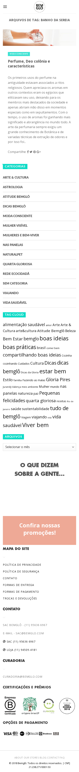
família (17, 380)
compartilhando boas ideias (32, 355)
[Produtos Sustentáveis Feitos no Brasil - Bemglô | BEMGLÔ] (39, 6)
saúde (16, 408)
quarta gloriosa (41, 400)
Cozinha (67, 355)
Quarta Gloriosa (17, 264)
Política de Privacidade (22, 564)
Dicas (50, 362)
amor (49, 325)
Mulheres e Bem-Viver (21, 235)
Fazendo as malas (33, 380)
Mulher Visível (15, 225)
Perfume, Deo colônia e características (29, 64)
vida (50, 417)
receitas (61, 401)
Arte (56, 324)
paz (36, 393)
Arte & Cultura (16, 177)
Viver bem (35, 425)
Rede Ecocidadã (16, 273)
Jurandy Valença (12, 387)
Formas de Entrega (18, 585)
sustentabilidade (35, 408)
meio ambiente (30, 387)
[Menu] (5, 6)
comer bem (52, 348)
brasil (41, 347)
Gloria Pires (58, 379)
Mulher (44, 386)
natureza (25, 393)
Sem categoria (15, 283)
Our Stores (31, 757)
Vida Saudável (15, 302)
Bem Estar (13, 339)
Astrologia (13, 187)
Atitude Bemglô (16, 196)
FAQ (62, 757)
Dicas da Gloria (30, 372)
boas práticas (19, 347)
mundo (54, 387)
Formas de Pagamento (21, 591)
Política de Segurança (21, 571)
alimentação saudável (24, 324)
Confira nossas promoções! (39, 528)
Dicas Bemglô (14, 206)
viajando (39, 417)
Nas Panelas (13, 245)
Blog (43, 757)
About (18, 757)
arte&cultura (26, 330)
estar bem (52, 371)
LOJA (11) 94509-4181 (21, 650)
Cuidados (24, 363)
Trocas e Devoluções (20, 598)
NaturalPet (13, 254)
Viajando (11, 293)
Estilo (8, 379)
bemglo (31, 339)
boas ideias (54, 338)
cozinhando (10, 363)
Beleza (70, 330)
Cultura (37, 363)
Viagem (26, 417)
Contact (53, 757)
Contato (10, 578)
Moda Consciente (19, 54)
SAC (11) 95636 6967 (20, 641)
